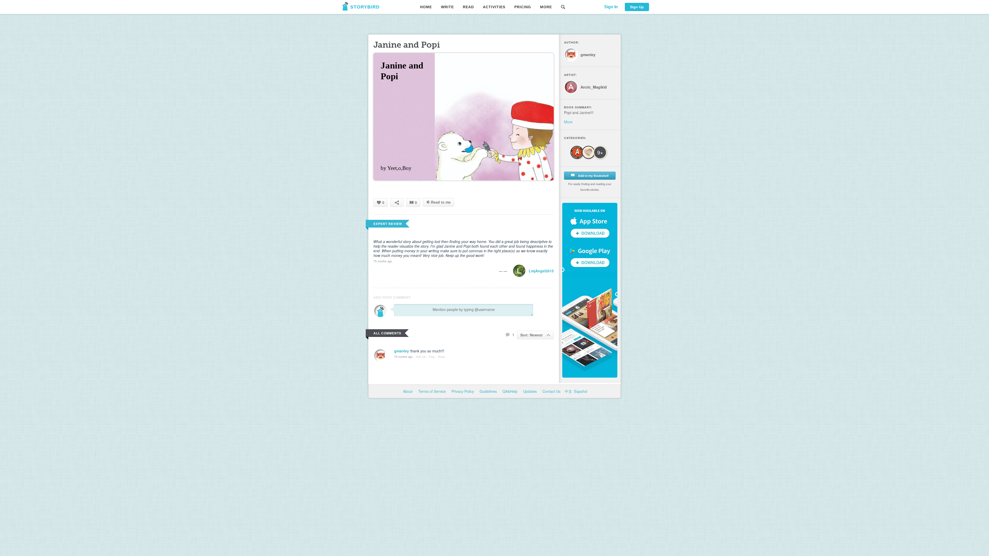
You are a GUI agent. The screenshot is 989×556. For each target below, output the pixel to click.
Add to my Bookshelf (593, 175)
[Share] (397, 202)
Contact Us (551, 391)
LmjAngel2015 (541, 270)
